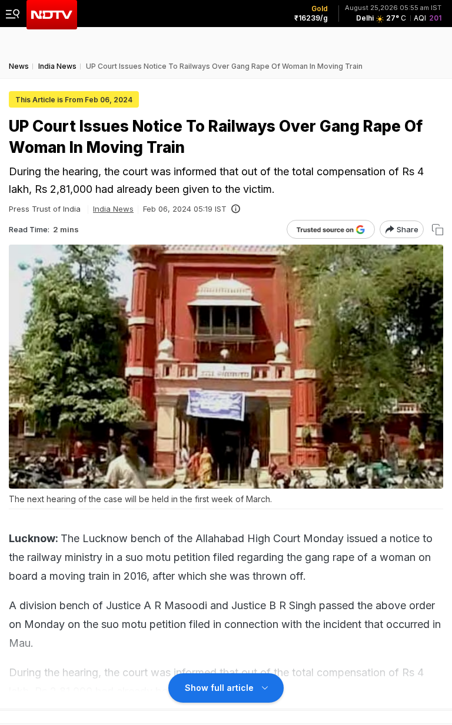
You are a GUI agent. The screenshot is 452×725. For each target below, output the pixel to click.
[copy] (437, 229)
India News (113, 208)
